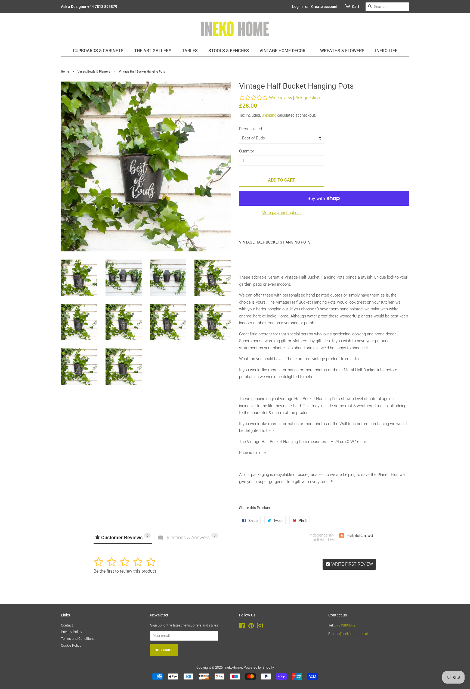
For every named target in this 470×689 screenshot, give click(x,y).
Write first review (351, 564)
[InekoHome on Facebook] (242, 627)
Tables (190, 50)
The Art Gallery (152, 50)
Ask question (307, 97)
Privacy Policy (71, 632)
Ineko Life (386, 50)
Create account (324, 6)
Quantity (246, 151)
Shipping (269, 115)
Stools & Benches (228, 50)
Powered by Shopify (259, 667)
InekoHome (233, 667)
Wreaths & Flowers (342, 50)
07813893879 (345, 625)
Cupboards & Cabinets (98, 50)
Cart (355, 6)
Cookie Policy (71, 645)
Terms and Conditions (78, 639)
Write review (280, 97)
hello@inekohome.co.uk (350, 634)
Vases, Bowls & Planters (94, 71)
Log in (297, 6)
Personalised (250, 128)
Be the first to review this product (125, 571)
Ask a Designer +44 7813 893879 (89, 6)
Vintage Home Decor (283, 50)
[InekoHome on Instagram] (260, 627)
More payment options (282, 212)
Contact (67, 625)
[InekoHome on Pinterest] (251, 627)
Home (65, 71)
